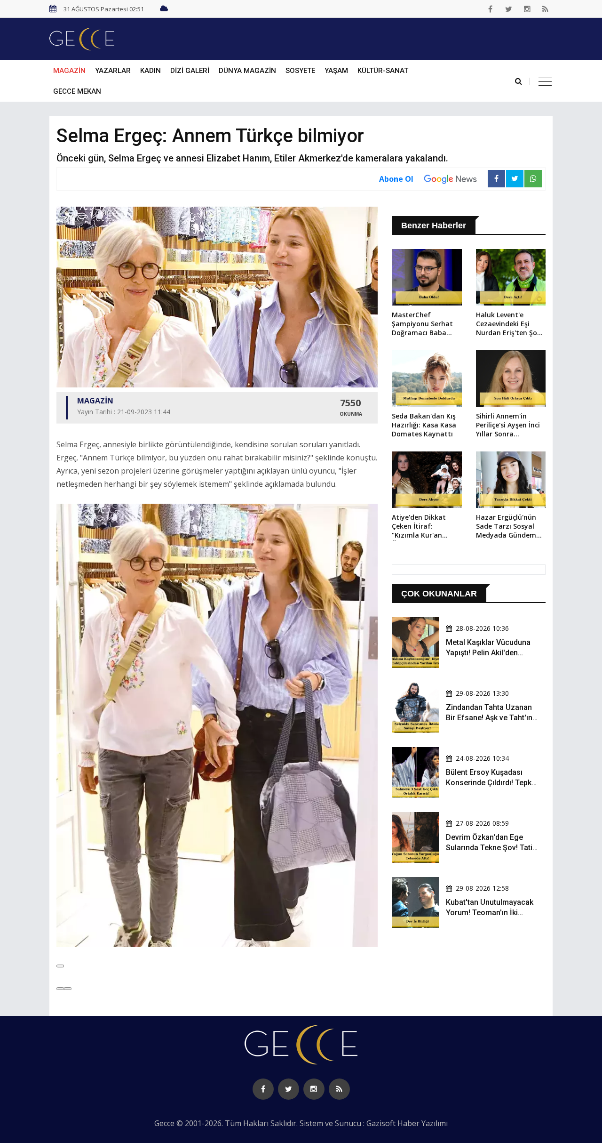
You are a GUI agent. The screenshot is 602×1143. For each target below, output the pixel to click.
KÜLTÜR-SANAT (382, 70)
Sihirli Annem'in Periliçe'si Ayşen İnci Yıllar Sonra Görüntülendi (508, 425)
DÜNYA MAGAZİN (247, 70)
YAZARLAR (113, 70)
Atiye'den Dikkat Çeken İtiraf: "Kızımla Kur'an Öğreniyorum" (419, 527)
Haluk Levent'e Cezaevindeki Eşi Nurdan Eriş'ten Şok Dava (508, 324)
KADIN (150, 70)
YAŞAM (336, 70)
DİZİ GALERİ (189, 70)
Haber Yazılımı (422, 1123)
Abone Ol (396, 179)
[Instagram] (527, 9)
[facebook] (490, 9)
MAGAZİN (69, 70)
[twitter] (509, 9)
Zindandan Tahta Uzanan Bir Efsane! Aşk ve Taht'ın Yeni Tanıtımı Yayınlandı (489, 718)
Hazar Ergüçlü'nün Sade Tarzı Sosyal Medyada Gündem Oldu (506, 527)
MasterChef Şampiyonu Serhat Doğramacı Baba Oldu (422, 324)
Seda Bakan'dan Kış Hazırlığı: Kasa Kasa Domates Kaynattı (424, 424)
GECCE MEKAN (77, 91)
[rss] (546, 9)
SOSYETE (300, 70)
